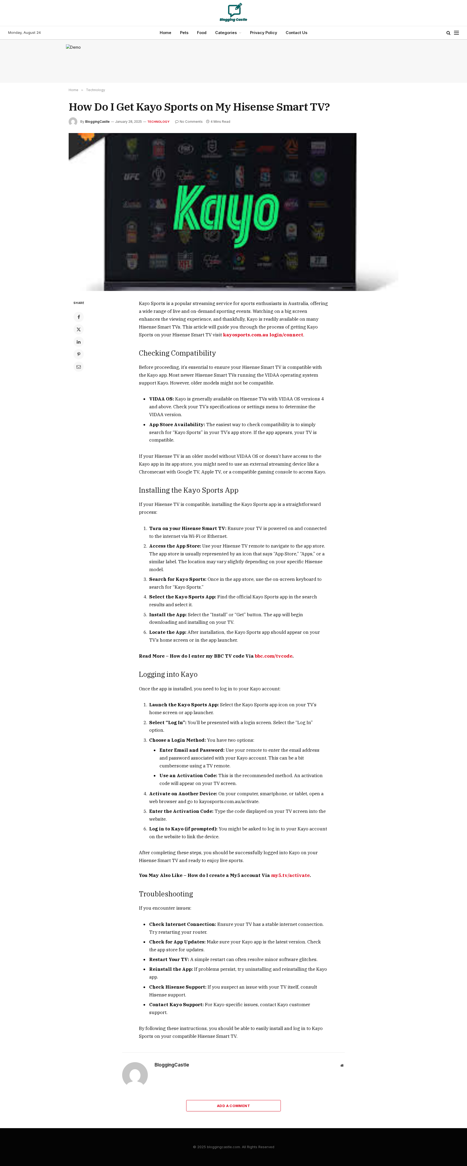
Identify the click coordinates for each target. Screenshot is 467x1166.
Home (165, 32)
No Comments (191, 122)
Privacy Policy (263, 32)
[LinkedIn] (79, 342)
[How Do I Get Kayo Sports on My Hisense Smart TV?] (233, 212)
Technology (158, 122)
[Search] (448, 33)
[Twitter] (79, 329)
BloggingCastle (97, 122)
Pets (184, 32)
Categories (226, 32)
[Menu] (456, 33)
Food (201, 32)
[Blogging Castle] (233, 13)
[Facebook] (79, 317)
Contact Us (296, 32)
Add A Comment (233, 1106)
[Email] (79, 367)
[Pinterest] (79, 354)
